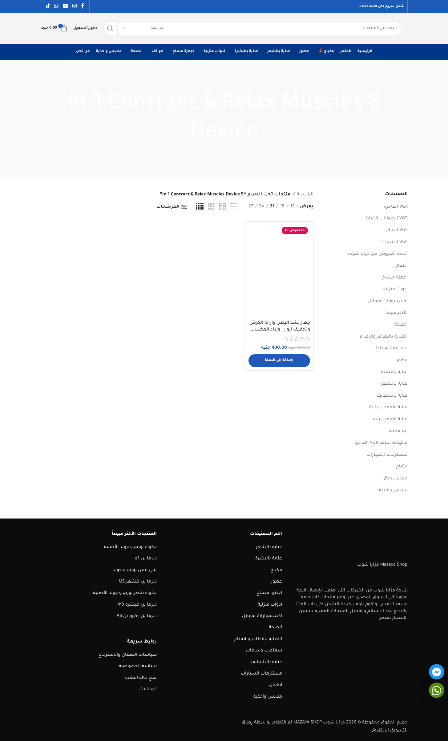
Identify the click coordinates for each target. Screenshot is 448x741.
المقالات (148, 689)
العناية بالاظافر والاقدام (384, 336)
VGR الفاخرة (396, 207)
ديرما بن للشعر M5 (138, 581)
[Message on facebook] (436, 671)
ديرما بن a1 (146, 558)
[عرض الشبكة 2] (222, 207)
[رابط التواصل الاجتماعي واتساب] (56, 6)
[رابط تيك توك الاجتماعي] (48, 6)
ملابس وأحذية (393, 490)
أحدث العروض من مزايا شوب (378, 254)
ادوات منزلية (395, 289)
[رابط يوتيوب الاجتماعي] (65, 6)
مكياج (402, 466)
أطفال (401, 266)
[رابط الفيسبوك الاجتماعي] (82, 6)
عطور (402, 360)
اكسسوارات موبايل (388, 301)
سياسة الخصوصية (138, 666)
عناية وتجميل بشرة (388, 407)
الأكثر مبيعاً (396, 313)
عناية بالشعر (394, 384)
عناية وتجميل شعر (389, 419)
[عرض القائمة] (233, 207)
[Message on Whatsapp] (436, 690)
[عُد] (415, 119)
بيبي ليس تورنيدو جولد (135, 570)
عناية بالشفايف (392, 396)
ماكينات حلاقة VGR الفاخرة (381, 443)
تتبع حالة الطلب (141, 678)
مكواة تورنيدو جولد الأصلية (130, 547)
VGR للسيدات (394, 242)
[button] (279, 360)
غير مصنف (397, 431)
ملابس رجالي (394, 478)
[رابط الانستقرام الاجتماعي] (74, 6)
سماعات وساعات (389, 348)
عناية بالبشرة (394, 372)
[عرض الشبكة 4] (200, 207)
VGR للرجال (396, 230)
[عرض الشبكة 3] (211, 207)
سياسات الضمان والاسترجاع (128, 655)
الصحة (401, 324)
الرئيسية (305, 194)
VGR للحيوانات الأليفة (386, 218)
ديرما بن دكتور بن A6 (137, 616)
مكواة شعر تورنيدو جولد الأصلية (125, 593)
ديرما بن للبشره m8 (137, 605)
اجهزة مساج (395, 277)
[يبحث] (110, 28)
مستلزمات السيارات (387, 455)
